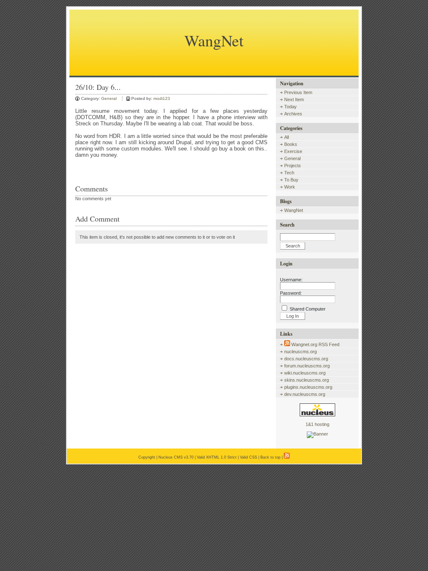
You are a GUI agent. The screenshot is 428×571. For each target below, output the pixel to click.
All (286, 137)
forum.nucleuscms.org (307, 365)
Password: (291, 293)
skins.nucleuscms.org (306, 379)
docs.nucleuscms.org (306, 358)
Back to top (270, 457)
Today (290, 106)
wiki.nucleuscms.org (305, 372)
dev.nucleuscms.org (304, 394)
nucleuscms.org (300, 351)
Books (290, 144)
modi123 (161, 98)
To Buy (291, 179)
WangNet (214, 40)
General (109, 98)
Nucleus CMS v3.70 (176, 457)
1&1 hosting (317, 424)
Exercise (293, 151)
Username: (291, 279)
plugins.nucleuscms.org (308, 387)
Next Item (294, 99)
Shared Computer (308, 308)
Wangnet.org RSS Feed (314, 344)
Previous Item (298, 92)
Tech (289, 172)
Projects (292, 165)
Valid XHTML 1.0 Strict (217, 457)
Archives (293, 113)
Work (289, 186)
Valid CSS (248, 457)
